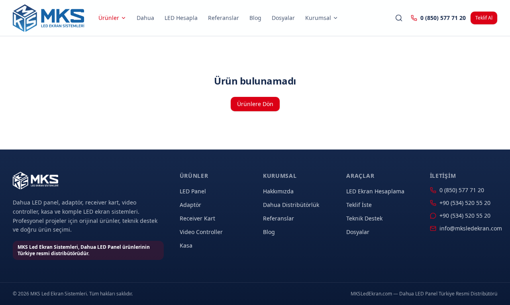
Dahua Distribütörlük (291, 205)
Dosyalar (283, 18)
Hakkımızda (278, 191)
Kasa (186, 245)
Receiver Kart (197, 218)
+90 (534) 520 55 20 (464, 203)
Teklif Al (483, 17)
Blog (255, 18)
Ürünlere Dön (255, 104)
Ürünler (108, 18)
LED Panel (193, 191)
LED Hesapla (181, 18)
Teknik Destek (364, 218)
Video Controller (201, 232)
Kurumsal (318, 18)
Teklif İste (359, 205)
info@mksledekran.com (468, 228)
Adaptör (190, 205)
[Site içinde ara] (399, 18)
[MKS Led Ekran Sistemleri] (48, 18)
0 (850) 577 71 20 (443, 18)
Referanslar (223, 18)
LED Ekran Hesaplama (375, 191)
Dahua (145, 18)
